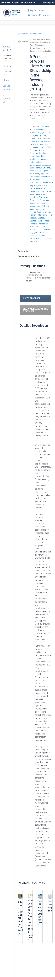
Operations (34, 138)
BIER (49, 147)
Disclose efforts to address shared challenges (41, 156)
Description (23, 251)
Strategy (40, 39)
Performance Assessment (8, 70)
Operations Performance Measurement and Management (40, 203)
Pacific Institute (28, 2)
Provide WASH (46, 138)
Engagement (40, 135)
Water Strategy (44, 141)
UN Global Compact (10, 2)
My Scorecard (37, 10)
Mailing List (48, 2)
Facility (45, 180)
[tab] (23, 251)
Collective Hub (6, 87)
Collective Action (37, 150)
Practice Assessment (8, 58)
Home (32, 39)
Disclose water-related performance (39, 162)
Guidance (34, 182)
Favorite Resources (40, 15)
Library (6, 80)
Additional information (28, 256)
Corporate (34, 153)
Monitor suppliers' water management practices (41, 194)
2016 (37, 144)
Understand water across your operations (39, 227)
